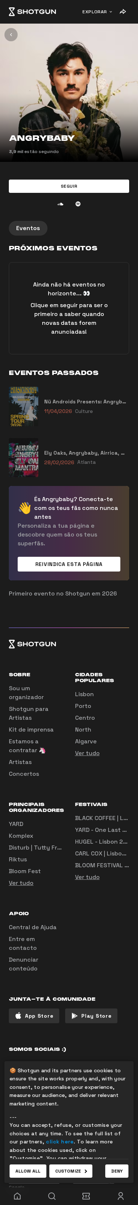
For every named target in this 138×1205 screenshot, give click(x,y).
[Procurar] (52, 1196)
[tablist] (69, 228)
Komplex (21, 836)
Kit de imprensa (31, 729)
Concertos (24, 774)
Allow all (27, 1171)
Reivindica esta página (69, 564)
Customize (68, 1171)
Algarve (86, 741)
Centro (85, 718)
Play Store (96, 1016)
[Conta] (120, 1196)
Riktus (18, 859)
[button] (69, 186)
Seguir (69, 186)
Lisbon (84, 694)
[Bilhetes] (86, 1196)
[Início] (32, 11)
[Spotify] (78, 204)
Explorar (94, 12)
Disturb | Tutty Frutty (39, 847)
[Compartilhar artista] (122, 11)
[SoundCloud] (60, 204)
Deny (117, 1171)
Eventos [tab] (28, 228)
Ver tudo (87, 753)
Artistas (20, 762)
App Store (39, 1016)
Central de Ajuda (33, 927)
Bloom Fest (25, 871)
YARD (16, 824)
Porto (83, 706)
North (83, 729)
